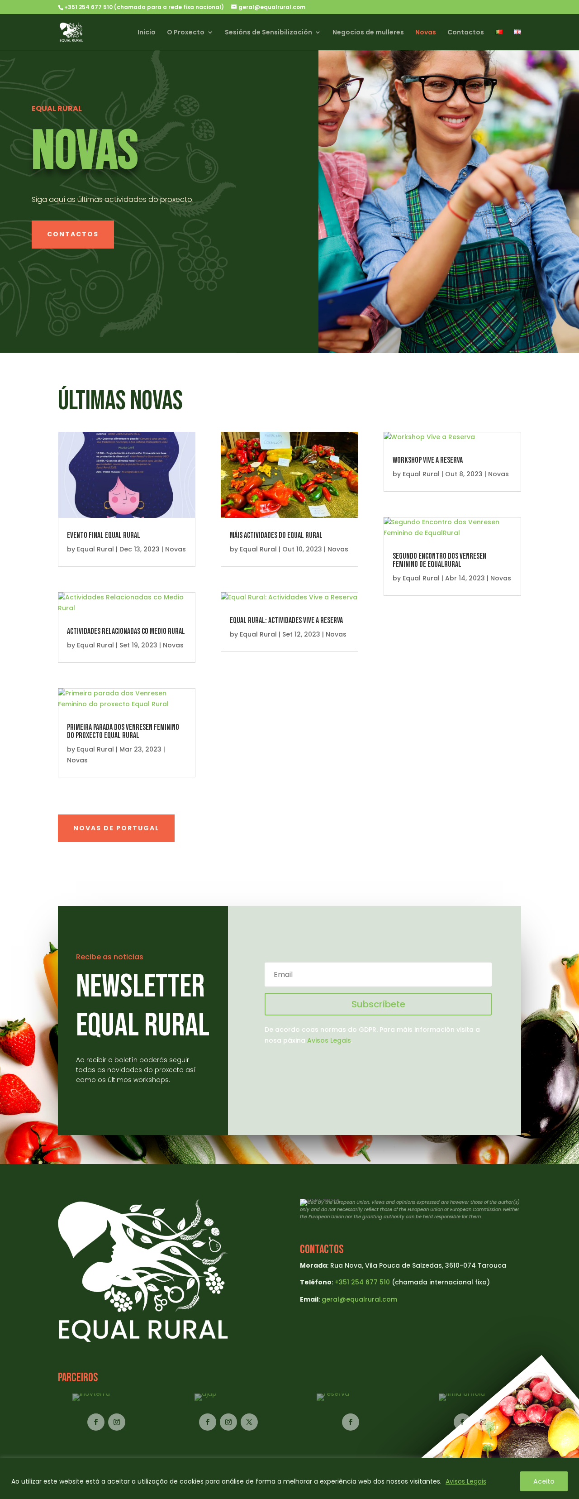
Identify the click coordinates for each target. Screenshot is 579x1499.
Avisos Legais (466, 1481)
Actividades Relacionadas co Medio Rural (126, 631)
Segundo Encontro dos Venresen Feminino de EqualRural (439, 560)
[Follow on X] (249, 1422)
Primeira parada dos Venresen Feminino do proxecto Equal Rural (123, 731)
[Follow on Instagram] (116, 1422)
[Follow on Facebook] (95, 1422)
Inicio (147, 33)
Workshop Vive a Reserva (428, 460)
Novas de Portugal (116, 828)
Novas (425, 33)
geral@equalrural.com (359, 1299)
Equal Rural (95, 549)
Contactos (465, 33)
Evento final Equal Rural (103, 535)
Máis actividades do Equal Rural (276, 535)
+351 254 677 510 (362, 1282)
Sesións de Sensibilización (268, 33)
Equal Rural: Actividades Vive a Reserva (286, 620)
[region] (289, 1478)
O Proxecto (185, 33)
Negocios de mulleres (368, 33)
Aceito (544, 1481)
